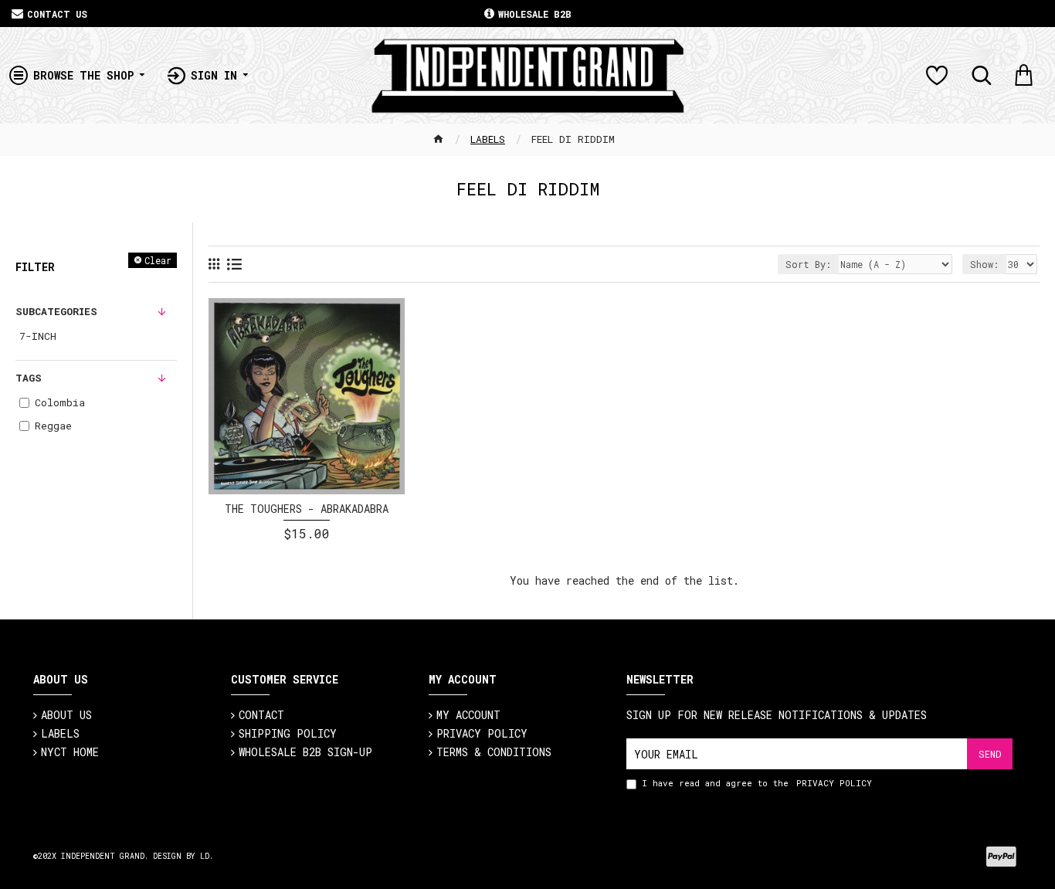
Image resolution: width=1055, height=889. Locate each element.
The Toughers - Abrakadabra (306, 509)
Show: (984, 264)
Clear (157, 260)
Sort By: (808, 264)
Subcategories (56, 311)
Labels (487, 139)
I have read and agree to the (757, 783)
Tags (28, 378)
